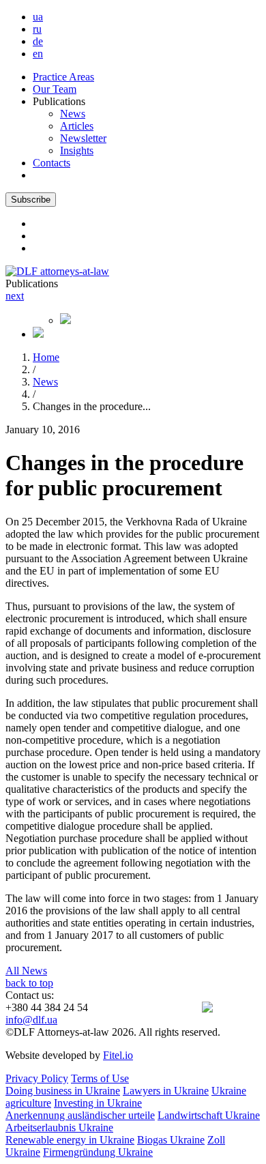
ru (37, 29)
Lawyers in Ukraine (166, 1090)
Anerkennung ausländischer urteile (80, 1115)
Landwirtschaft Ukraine (209, 1115)
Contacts (51, 163)
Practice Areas (63, 77)
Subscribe (30, 199)
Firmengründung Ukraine (98, 1152)
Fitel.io (118, 1055)
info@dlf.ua (31, 1019)
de (38, 41)
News (72, 113)
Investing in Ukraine (98, 1103)
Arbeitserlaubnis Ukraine (59, 1127)
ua (38, 17)
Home (46, 357)
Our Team (54, 89)
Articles (76, 126)
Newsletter (83, 138)
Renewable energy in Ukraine (69, 1140)
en (38, 53)
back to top (29, 983)
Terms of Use (100, 1078)
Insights (76, 150)
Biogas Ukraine (171, 1140)
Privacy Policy (36, 1078)
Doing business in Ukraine (62, 1090)
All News (26, 970)
